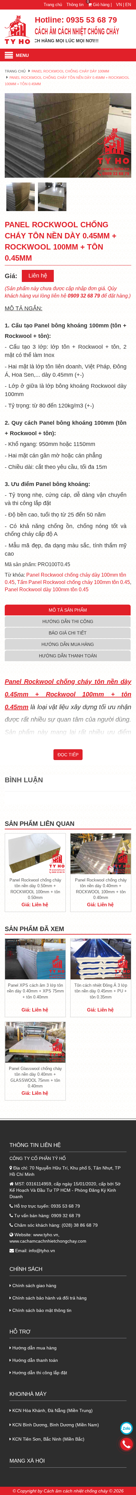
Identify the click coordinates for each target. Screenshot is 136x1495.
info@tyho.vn (42, 1250)
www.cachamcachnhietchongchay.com (47, 1241)
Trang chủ (53, 4)
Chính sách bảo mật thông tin (41, 1310)
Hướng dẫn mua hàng (34, 1347)
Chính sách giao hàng (33, 1285)
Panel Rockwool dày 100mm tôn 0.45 (47, 589)
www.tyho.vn (45, 1234)
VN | (120, 4)
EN (128, 4)
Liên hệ (37, 275)
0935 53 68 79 (91, 20)
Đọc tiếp (68, 754)
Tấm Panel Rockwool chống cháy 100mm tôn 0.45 (73, 582)
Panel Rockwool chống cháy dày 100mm (70, 71)
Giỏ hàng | (100, 4)
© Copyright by (27, 1490)
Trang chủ (15, 71)
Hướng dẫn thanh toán (34, 1360)
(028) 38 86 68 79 (80, 1225)
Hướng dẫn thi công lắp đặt (39, 1372)
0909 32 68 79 (65, 1215)
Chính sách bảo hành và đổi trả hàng (49, 1297)
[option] (68, 135)
